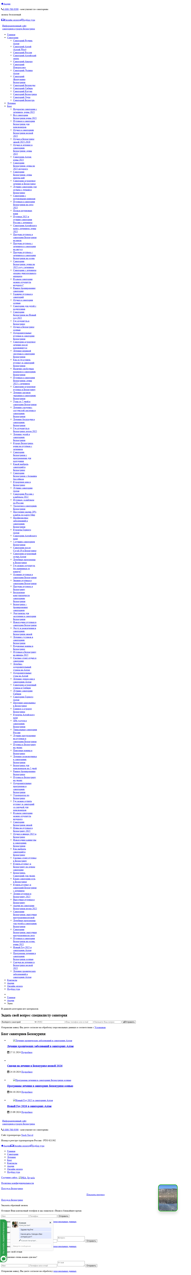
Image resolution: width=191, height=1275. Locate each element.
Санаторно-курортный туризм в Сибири (24, 686)
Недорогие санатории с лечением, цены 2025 (25, 110)
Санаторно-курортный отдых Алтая (24, 555)
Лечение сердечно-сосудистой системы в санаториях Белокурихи (24, 412)
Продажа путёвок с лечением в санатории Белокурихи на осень (24, 255)
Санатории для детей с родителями (24, 307)
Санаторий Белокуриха (25, 94)
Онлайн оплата (12, 19)
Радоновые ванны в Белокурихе (23, 647)
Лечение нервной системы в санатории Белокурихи (24, 353)
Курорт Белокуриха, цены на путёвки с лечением (23, 446)
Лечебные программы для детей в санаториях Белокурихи (25, 923)
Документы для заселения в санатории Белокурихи (24, 616)
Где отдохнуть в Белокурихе (21, 322)
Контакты (12, 1163)
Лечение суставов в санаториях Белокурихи (23, 640)
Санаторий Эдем (21, 97)
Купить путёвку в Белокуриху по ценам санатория (24, 866)
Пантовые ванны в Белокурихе (22, 752)
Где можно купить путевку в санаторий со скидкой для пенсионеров (23, 805)
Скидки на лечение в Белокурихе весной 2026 (35, 1065)
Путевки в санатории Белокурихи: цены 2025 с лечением (24, 380)
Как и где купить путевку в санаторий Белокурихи (23, 362)
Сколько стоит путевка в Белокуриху (24, 859)
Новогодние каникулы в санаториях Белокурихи (24, 842)
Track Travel (27, 1135)
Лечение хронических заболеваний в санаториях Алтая (24, 974)
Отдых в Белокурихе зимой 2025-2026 (23, 140)
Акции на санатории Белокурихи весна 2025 (25, 907)
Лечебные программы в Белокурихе (24, 561)
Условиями (100, 1027)
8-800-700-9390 (11, 9)
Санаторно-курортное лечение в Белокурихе (24, 182)
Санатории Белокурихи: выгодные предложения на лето (25, 932)
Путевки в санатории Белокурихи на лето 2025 (24, 204)
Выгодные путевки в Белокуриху (24, 901)
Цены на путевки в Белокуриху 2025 (23, 829)
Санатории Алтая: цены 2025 (22, 158)
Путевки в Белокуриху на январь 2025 (24, 653)
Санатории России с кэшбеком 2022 (23, 495)
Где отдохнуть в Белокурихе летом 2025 (25, 430)
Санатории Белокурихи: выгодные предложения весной (25, 914)
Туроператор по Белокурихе (21, 797)
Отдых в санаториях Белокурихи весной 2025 (23, 133)
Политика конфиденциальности (17, 1183)
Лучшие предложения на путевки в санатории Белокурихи (25, 738)
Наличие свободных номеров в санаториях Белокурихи (24, 371)
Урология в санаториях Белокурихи (25, 507)
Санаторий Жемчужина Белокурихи (19, 79)
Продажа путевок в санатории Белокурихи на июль (25, 237)
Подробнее (26, 1052)
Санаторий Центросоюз (19, 66)
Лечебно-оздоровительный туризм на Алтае (22, 666)
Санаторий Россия (22, 52)
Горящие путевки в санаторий (23, 295)
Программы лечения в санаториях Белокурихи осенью (24, 956)
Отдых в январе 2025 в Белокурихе (24, 835)
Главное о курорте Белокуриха (22, 710)
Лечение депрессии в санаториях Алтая (24, 680)
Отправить (130, 1022)
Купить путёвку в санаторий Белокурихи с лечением (25, 887)
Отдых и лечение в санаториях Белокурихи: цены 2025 (23, 149)
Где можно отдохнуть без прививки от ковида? (24, 568)
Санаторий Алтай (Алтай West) (22, 48)
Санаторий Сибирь (23, 88)
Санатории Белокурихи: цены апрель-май (22, 174)
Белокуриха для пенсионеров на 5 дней (25, 767)
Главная (11, 1151)
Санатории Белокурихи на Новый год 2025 (24, 315)
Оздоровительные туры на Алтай (22, 674)
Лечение (11, 1157)
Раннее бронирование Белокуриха (24, 773)
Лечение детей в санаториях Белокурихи (21, 437)
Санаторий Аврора (23, 61)
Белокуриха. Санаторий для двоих (24, 874)
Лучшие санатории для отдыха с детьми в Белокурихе (25, 189)
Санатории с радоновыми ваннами (24, 197)
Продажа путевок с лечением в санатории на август (24, 246)
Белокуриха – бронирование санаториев (20, 607)
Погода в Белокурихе (12, 1188)
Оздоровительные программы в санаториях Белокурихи (22, 788)
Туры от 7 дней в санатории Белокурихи (25, 403)
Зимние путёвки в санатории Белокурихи (25, 582)
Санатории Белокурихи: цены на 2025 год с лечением (24, 264)
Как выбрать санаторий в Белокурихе (19, 851)
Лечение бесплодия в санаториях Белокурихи (24, 422)
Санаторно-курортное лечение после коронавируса (24, 344)
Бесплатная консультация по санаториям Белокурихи (21, 597)
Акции (6, 3)
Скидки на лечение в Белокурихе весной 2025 (24, 965)
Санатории (12, 1154)
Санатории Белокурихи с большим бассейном (25, 476)
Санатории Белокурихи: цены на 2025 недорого (24, 165)
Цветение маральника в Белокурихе (24, 704)
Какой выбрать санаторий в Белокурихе (20, 467)
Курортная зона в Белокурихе (22, 483)
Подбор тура (28, 19)
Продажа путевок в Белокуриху (23, 588)
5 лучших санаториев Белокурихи (24, 543)
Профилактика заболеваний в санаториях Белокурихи (20, 522)
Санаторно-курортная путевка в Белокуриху (24, 388)
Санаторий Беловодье (24, 85)
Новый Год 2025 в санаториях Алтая (22, 949)
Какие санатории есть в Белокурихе (24, 880)
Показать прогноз (96, 1194)
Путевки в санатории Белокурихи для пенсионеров (24, 124)
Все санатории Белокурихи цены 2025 (25, 116)
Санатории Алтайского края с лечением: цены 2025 (25, 228)
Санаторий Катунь (22, 91)
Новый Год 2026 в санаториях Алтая (29, 1106)
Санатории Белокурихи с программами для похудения (22, 456)
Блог (9, 1160)
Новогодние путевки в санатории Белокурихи (25, 624)
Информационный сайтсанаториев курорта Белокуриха (18, 27)
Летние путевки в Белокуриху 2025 (22, 895)
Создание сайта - (10, 1177)
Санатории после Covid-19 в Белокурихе (24, 549)
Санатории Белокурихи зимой (22, 823)
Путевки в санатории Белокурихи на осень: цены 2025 (24, 941)
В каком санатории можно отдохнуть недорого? (23, 282)
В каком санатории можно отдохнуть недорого (23, 816)
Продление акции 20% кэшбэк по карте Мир (24, 513)
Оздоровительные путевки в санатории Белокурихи (23, 335)
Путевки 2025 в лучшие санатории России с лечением (22, 219)
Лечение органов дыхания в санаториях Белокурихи (24, 395)
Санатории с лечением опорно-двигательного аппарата (24, 273)
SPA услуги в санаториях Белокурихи (20, 723)
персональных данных (64, 1221)
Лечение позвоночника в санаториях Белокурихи (25, 759)
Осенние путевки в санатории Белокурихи (25, 576)
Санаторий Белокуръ (23, 100)
